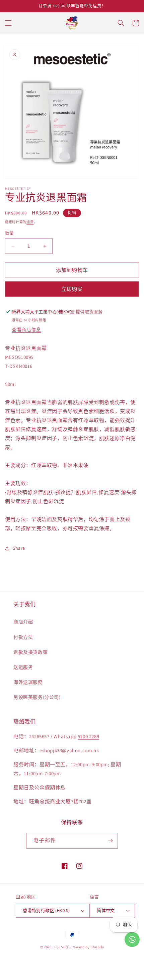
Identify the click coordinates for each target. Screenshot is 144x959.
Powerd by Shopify (88, 947)
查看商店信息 (26, 330)
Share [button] (19, 548)
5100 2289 (88, 736)
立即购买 (72, 289)
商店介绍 (23, 622)
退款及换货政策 (30, 652)
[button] (8, 23)
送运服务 (23, 667)
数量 (9, 233)
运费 (29, 222)
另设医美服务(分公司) (37, 697)
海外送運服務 (28, 682)
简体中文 (106, 910)
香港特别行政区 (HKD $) (46, 910)
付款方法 (23, 637)
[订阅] (110, 841)
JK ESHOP (62, 947)
